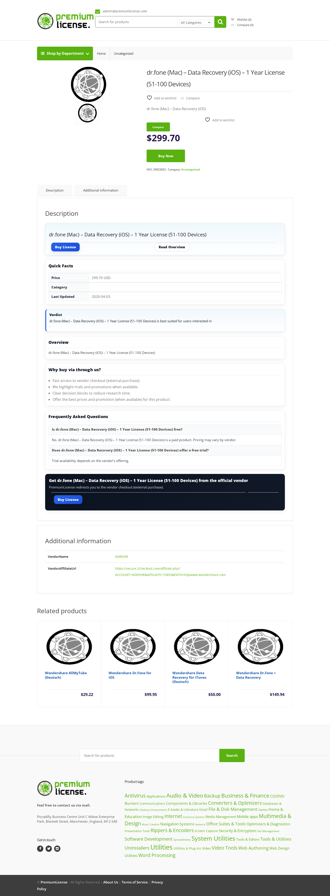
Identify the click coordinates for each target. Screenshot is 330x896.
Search (232, 755)
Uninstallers (137, 848)
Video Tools (224, 847)
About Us (110, 882)
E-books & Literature (183, 809)
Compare (244, 25)
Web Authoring (253, 848)
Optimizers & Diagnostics (268, 823)
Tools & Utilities (275, 839)
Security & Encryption (237, 830)
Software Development (148, 839)
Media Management (220, 816)
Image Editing (153, 816)
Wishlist (243, 19)
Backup (212, 796)
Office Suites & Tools (226, 823)
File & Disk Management (233, 809)
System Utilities (213, 838)
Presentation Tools (137, 831)
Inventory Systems (194, 817)
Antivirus (135, 795)
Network (200, 824)
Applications (156, 796)
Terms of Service (135, 882)
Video (206, 848)
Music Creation (150, 824)
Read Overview (172, 247)
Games (263, 810)
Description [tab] (55, 190)
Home (101, 53)
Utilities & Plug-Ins (187, 848)
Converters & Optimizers (235, 803)
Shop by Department (65, 53)
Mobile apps (247, 816)
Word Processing (156, 855)
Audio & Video (184, 795)
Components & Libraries (186, 803)
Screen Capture (206, 831)
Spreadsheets (182, 839)
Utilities (161, 847)
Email (203, 809)
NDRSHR (121, 556)
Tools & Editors (248, 839)
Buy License (65, 247)
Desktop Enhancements (153, 809)
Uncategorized (190, 169)
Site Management (268, 831)
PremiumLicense (54, 882)
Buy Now (165, 156)
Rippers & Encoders (172, 830)
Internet (173, 816)
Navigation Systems (177, 823)
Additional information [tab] (100, 190)
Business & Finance (245, 795)
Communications (152, 803)
